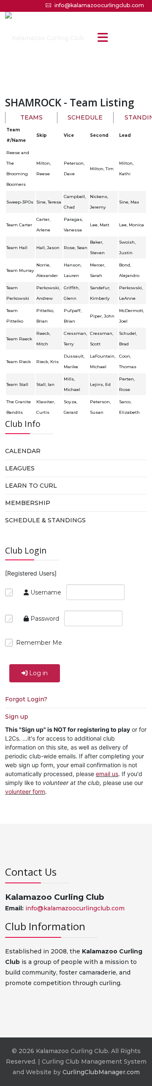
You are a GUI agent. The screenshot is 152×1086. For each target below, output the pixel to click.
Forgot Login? (26, 699)
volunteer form (25, 791)
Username (45, 592)
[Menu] (103, 38)
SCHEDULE (85, 117)
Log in (38, 673)
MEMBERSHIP (27, 503)
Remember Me (39, 642)
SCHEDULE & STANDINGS (45, 520)
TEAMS (31, 117)
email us (107, 773)
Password (44, 618)
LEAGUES (20, 468)
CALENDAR (23, 451)
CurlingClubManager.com (101, 1072)
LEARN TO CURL (31, 485)
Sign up (16, 716)
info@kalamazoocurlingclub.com (99, 5)
